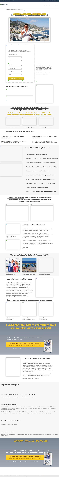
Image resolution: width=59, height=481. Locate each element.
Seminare (56, 5)
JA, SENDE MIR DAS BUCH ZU (16, 78)
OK (43, 476)
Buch (45, 5)
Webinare (50, 5)
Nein (45, 476)
